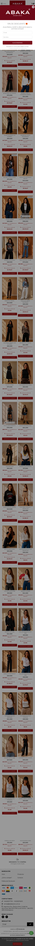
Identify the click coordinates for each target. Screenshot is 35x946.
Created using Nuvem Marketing (17, 48)
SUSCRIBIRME (17, 43)
